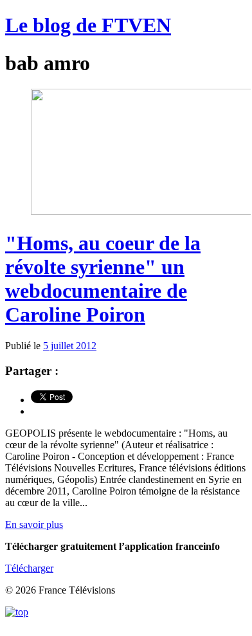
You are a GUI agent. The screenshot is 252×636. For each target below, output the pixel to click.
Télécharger (29, 568)
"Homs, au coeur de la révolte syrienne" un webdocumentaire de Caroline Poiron (103, 279)
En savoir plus (34, 524)
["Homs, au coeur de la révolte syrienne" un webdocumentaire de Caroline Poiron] (141, 211)
